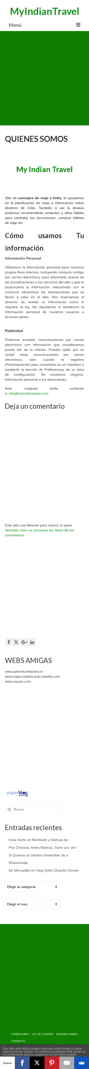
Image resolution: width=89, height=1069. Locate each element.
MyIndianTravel (44, 11)
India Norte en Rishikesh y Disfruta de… (40, 840)
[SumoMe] (81, 1063)
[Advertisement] (44, 78)
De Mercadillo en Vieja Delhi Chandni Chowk (43, 870)
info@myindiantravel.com (28, 393)
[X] (37, 1063)
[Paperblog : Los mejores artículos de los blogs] (17, 793)
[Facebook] (22, 1063)
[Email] (66, 1063)
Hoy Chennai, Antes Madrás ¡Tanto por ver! (42, 847)
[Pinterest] (51, 1063)
